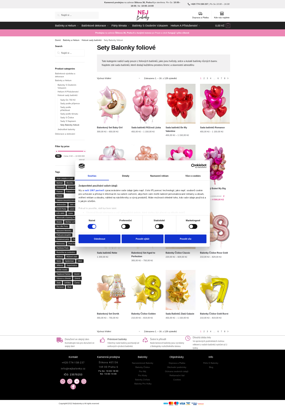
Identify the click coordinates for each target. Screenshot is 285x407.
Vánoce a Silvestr (64, 278)
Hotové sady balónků (92, 40)
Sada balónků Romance (212, 127)
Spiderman (69, 261)
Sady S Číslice (67, 117)
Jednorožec (61, 205)
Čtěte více (112, 266)
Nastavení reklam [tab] (159, 176)
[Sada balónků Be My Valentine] (181, 104)
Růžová (60, 257)
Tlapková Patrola (63, 274)
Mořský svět (70, 222)
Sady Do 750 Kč (68, 100)
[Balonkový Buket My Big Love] (215, 165)
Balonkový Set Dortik (108, 313)
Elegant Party (73, 187)
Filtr (58, 156)
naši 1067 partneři (94, 190)
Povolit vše (185, 239)
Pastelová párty (63, 239)
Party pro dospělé (64, 235)
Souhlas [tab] (92, 176)
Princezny (61, 244)
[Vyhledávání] (70, 53)
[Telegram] (76, 381)
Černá (77, 283)
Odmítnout (99, 239)
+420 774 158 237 (199, 4)
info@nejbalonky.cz (73, 368)
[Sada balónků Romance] (215, 104)
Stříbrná (60, 265)
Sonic (59, 261)
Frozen (59, 196)
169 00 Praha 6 (108, 367)
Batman (60, 183)
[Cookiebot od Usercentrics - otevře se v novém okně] (193, 166)
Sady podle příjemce (70, 103)
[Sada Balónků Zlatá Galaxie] (181, 290)
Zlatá (59, 283)
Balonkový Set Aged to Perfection (143, 254)
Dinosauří (60, 187)
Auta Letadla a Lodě (65, 179)
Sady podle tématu (69, 114)
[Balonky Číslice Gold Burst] (215, 290)
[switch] (125, 226)
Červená (60, 287)
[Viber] (69, 381)
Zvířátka (67, 283)
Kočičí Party (61, 209)
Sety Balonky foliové (69, 125)
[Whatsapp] (62, 381)
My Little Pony (62, 226)
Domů (58, 40)
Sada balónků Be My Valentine (176, 129)
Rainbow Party (63, 248)
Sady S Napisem (68, 121)
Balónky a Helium (71, 40)
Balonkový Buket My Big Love (213, 190)
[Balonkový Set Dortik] (112, 290)
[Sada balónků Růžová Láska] (146, 104)
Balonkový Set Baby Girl (110, 127)
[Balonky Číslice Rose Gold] (215, 229)
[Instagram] (83, 381)
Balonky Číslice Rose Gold (214, 252)
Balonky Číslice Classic (178, 252)
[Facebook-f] (73, 386)
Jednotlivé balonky (66, 129)
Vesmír (77, 274)
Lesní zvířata (75, 209)
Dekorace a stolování (65, 134)
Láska (70, 213)
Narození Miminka (64, 231)
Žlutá (69, 287)
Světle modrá (62, 270)
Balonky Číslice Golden (143, 313)
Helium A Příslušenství (68, 91)
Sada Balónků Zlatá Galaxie (180, 313)
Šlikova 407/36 (108, 362)
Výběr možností (112, 141)
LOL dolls (60, 213)
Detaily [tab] (125, 176)
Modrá (59, 222)
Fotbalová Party (72, 192)
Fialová (60, 192)
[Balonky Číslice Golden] (146, 290)
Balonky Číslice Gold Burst (214, 313)
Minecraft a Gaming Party (67, 218)
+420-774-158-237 (73, 362)
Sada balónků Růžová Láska (146, 127)
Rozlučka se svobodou (66, 252)
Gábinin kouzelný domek (67, 200)
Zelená (77, 278)
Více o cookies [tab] (193, 176)
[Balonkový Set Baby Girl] (112, 104)
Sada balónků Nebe (107, 252)
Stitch (80, 261)
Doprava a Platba (200, 17)
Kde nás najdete (221, 17)
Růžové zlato (72, 257)
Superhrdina (72, 265)
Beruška (70, 183)
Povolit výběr (142, 239)
